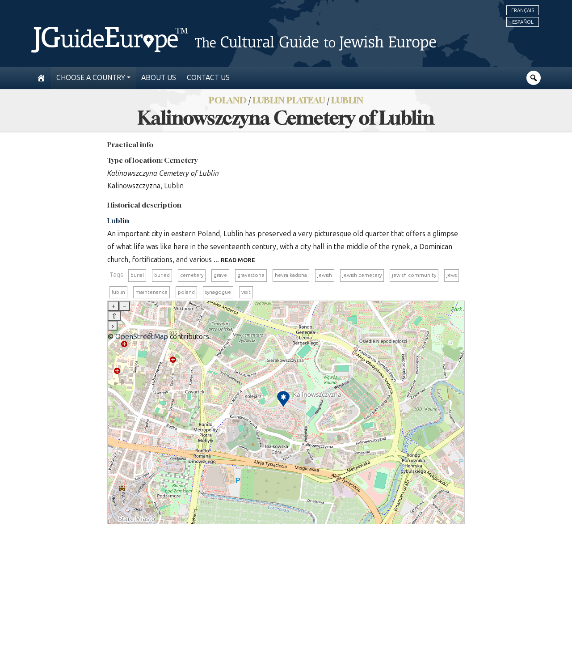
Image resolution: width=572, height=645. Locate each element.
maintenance (151, 292)
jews (451, 275)
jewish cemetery (362, 275)
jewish (324, 275)
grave (220, 275)
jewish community (414, 275)
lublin (118, 292)
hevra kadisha (291, 275)
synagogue (218, 292)
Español (523, 22)
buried (162, 275)
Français (522, 10)
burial (137, 275)
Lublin (347, 100)
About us (158, 77)
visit (246, 292)
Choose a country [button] (90, 77)
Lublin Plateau (288, 100)
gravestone (251, 275)
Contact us (208, 77)
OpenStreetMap (141, 336)
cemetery (191, 275)
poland (186, 292)
